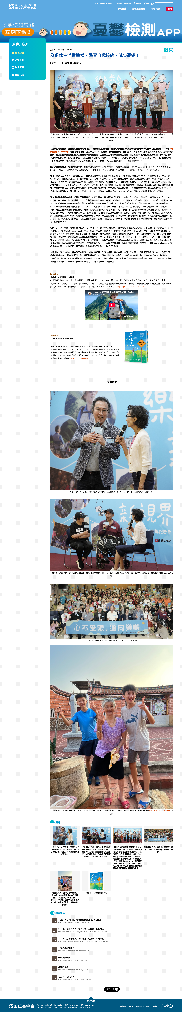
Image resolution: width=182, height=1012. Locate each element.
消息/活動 (155, 9)
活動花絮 (19, 75)
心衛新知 (19, 60)
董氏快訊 (19, 53)
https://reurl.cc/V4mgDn (79, 358)
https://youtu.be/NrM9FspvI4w (130, 286)
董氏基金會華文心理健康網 (22, 6)
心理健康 (122, 9)
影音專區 (19, 67)
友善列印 (171, 50)
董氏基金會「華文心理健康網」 (160, 811)
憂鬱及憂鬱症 (138, 9)
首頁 (53, 50)
